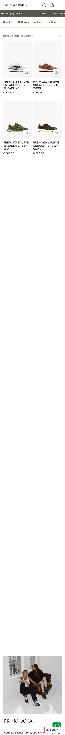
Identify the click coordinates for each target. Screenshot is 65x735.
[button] (43, 5)
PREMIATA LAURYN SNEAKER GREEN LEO (16, 145)
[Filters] (60, 36)
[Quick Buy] (26, 72)
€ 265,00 (8, 153)
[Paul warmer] (15, 5)
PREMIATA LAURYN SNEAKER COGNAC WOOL (46, 85)
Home (6, 35)
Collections (17, 35)
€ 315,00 (8, 92)
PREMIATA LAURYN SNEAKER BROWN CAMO (46, 145)
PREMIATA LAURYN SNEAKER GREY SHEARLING (16, 85)
